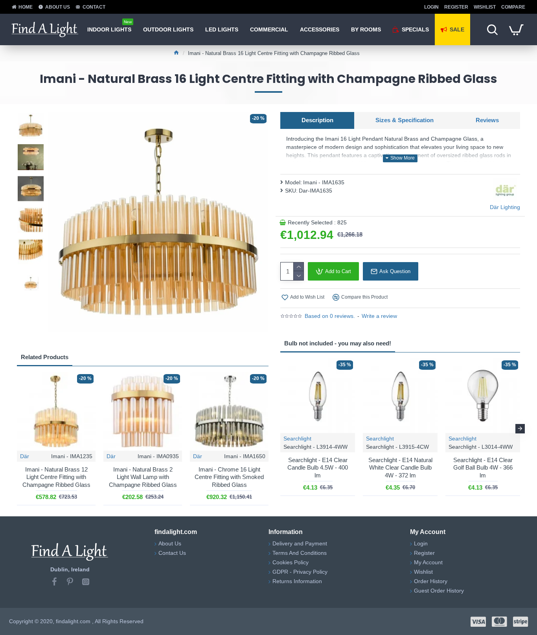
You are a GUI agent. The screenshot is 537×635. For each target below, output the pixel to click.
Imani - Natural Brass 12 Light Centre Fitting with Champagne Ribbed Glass (56, 477)
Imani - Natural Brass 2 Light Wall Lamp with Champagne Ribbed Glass (143, 477)
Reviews (487, 120)
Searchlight (297, 438)
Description (317, 120)
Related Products (44, 357)
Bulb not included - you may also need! (337, 343)
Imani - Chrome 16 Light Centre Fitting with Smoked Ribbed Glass (229, 477)
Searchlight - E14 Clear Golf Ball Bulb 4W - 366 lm (483, 468)
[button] (280, 428)
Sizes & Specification (404, 120)
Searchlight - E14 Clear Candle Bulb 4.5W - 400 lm (317, 468)
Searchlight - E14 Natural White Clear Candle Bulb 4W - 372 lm (400, 468)
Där (24, 456)
